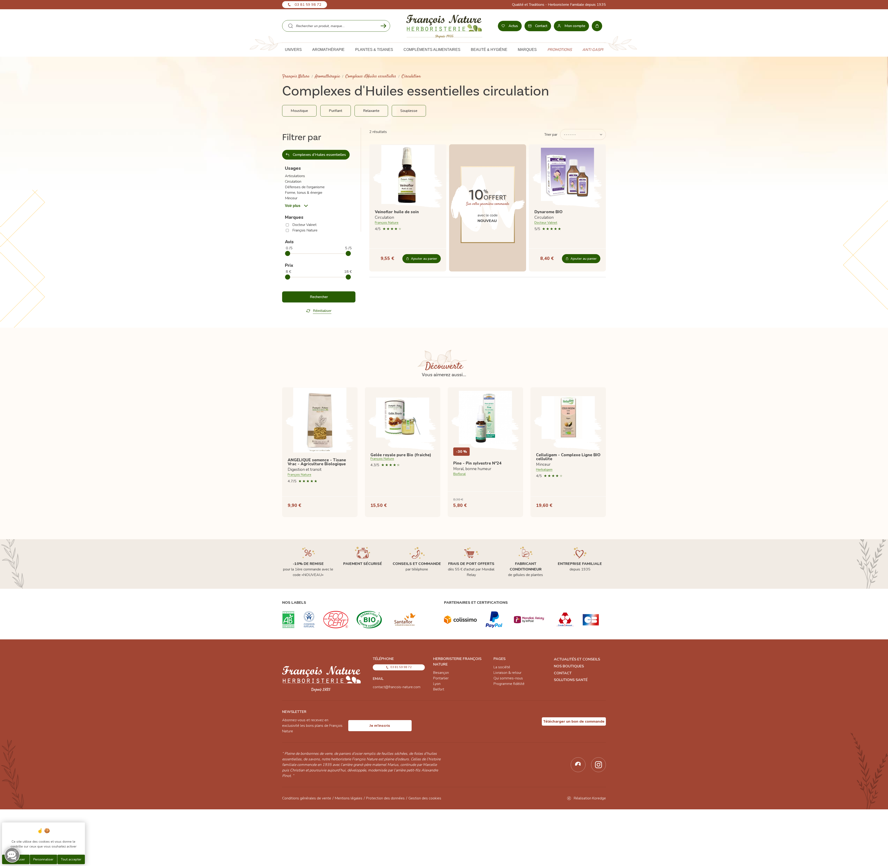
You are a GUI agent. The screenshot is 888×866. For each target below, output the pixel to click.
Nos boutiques (569, 666)
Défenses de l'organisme (305, 187)
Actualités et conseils (577, 659)
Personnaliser (43, 859)
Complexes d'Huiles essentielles (370, 76)
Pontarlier (441, 678)
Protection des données (385, 798)
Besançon (441, 672)
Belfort (438, 689)
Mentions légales (348, 798)
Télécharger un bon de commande (573, 721)
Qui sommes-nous (508, 678)
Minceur (291, 198)
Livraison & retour (507, 672)
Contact (563, 673)
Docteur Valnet (304, 224)
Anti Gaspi (592, 49)
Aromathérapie (327, 76)
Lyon (437, 683)
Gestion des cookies (424, 798)
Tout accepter (71, 859)
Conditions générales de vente (306, 798)
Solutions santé (571, 679)
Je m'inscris (380, 725)
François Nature (295, 76)
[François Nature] (444, 26)
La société (501, 667)
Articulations (295, 176)
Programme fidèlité (508, 683)
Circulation (293, 181)
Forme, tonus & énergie (303, 192)
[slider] (287, 253)
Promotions (559, 49)
